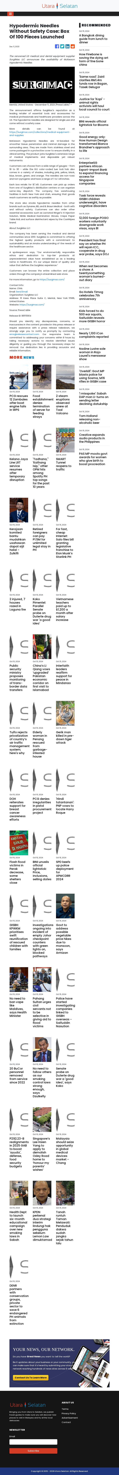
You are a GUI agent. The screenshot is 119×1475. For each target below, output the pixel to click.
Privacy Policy (69, 1413)
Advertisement (70, 1417)
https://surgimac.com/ (52, 279)
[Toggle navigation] (10, 14)
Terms (65, 1408)
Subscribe (33, 1450)
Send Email (22, 291)
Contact (66, 1422)
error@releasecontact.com (24, 334)
